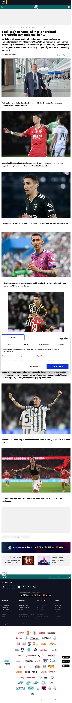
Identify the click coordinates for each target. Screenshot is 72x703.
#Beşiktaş (15, 537)
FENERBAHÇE (23, 605)
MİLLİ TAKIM (58, 607)
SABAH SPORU (41, 603)
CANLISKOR (3, 2)
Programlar (41, 601)
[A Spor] (36, 7)
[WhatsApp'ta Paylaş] (64, 55)
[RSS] (34, 587)
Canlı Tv (58, 616)
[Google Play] (49, 547)
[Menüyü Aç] (2, 7)
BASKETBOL (23, 612)
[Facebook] (3, 587)
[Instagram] (13, 587)
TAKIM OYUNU (41, 612)
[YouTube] (18, 587)
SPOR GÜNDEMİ (41, 605)
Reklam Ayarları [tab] (44, 344)
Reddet (13, 337)
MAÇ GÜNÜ (40, 618)
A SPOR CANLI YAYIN (8, 603)
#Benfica (5, 537)
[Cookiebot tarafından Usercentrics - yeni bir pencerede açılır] (60, 339)
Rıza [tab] (9, 344)
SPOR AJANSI (40, 607)
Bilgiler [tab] (26, 344)
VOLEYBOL (58, 609)
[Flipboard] (24, 587)
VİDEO (3, 616)
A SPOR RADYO (6, 605)
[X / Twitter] (8, 587)
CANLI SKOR (5, 609)
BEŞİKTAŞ (22, 601)
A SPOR (57, 618)
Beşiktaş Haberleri (13, 28)
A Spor (4, 28)
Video (57, 601)
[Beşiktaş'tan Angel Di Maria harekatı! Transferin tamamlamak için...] (36, 77)
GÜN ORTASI (40, 609)
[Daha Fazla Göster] (68, 55)
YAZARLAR (5, 612)
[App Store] (38, 547)
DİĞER (56, 612)
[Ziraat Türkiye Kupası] (69, 7)
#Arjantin (25, 537)
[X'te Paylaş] (59, 55)
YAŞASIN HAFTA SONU (43, 616)
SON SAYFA (40, 614)
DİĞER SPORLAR (24, 616)
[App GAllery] (60, 547)
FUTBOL (21, 609)
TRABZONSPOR (24, 607)
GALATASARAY (23, 603)
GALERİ (4, 614)
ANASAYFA (5, 601)
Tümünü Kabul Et (57, 366)
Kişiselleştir (34, 366)
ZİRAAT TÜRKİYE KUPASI (26, 614)
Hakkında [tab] (61, 344)
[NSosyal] (29, 587)
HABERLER (5, 607)
